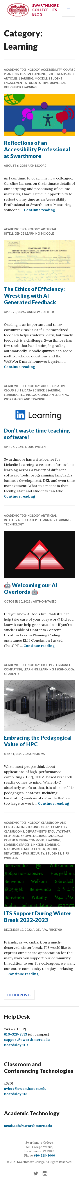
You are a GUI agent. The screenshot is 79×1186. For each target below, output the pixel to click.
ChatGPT (32, 520)
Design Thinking (33, 74)
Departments (36, 831)
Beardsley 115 (15, 1094)
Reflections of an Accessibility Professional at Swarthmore (37, 149)
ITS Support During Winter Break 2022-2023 (37, 916)
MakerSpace (13, 849)
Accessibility (51, 69)
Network (11, 853)
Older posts (19, 995)
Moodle (41, 78)
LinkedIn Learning (54, 395)
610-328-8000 (44, 1155)
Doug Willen (35, 447)
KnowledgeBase (33, 836)
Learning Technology (21, 395)
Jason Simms (35, 754)
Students (33, 83)
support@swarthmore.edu (27, 1039)
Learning (26, 78)
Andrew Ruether (40, 312)
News (24, 853)
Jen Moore (37, 165)
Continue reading (39, 210)
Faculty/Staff (59, 831)
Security (37, 853)
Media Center (34, 849)
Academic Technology (22, 69)
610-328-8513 (15, 1034)
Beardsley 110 (16, 1045)
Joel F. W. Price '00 (48, 929)
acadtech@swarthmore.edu (28, 1125)
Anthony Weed (45, 601)
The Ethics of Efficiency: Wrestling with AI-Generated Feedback (34, 295)
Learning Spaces (17, 844)
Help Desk (11, 836)
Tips (45, 83)
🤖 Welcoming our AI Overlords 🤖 (30, 588)
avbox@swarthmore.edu (25, 1088)
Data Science (34, 390)
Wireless (11, 858)
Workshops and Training (24, 399)
